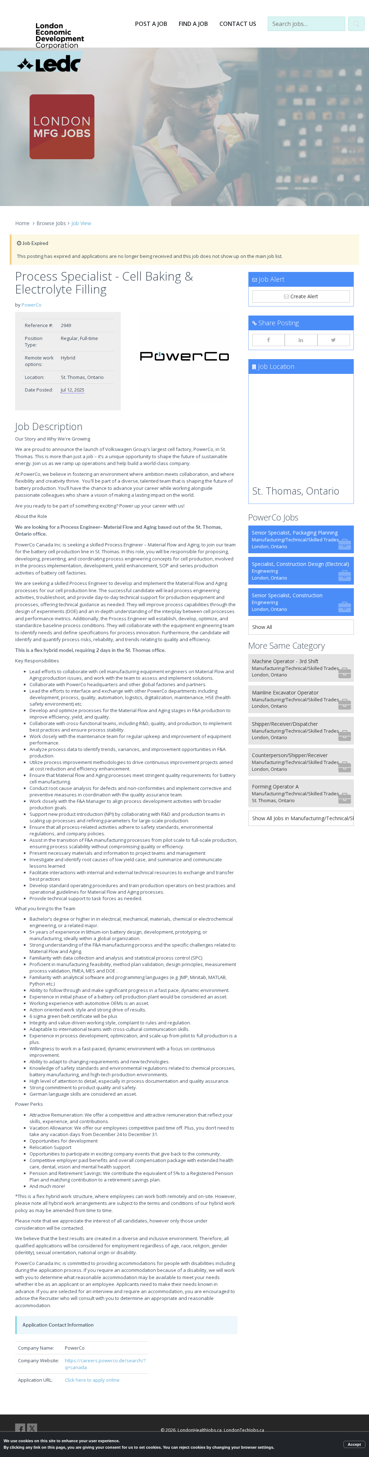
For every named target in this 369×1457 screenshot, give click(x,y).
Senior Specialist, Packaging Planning (295, 539)
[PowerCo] (184, 357)
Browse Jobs (51, 223)
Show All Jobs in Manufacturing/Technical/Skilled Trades (303, 818)
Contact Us (237, 24)
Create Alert (303, 296)
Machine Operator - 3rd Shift (295, 668)
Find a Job (193, 24)
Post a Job (151, 24)
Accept (354, 1444)
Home (22, 223)
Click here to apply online (92, 1380)
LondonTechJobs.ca (244, 1430)
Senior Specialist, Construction (287, 602)
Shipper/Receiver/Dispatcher (295, 730)
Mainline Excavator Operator (295, 699)
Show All (262, 627)
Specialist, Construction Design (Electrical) (300, 570)
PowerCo (31, 304)
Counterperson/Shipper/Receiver (295, 762)
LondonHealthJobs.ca (200, 1430)
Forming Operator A (295, 793)
